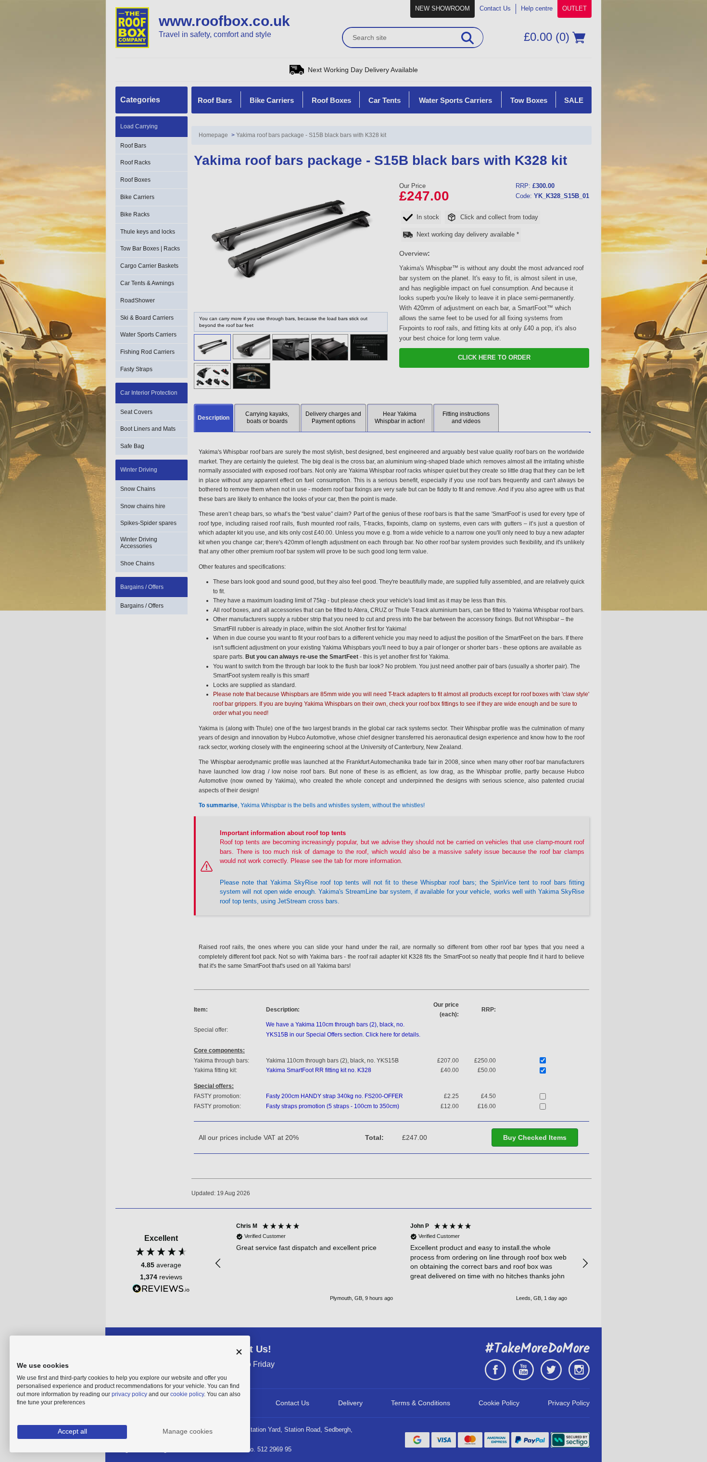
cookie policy (187, 1394)
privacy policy (129, 1394)
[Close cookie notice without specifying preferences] (239, 1352)
